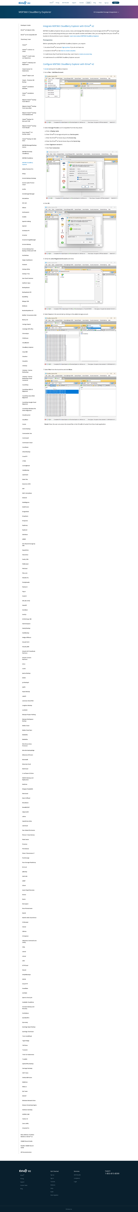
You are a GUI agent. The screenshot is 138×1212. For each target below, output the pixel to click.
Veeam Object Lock (28, 75)
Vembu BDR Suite (27, 1077)
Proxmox (24, 844)
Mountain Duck (26, 764)
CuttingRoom (26, 465)
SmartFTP (25, 984)
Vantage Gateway (27, 1068)
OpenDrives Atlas (27, 821)
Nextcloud (25, 793)
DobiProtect (25, 507)
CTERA (24, 461)
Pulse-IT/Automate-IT (28, 853)
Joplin (23, 687)
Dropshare (25, 516)
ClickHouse (25, 338)
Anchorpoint (25, 212)
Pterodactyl (25, 848)
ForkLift (24, 596)
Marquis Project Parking (29, 714)
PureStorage (25, 858)
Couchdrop (25, 385)
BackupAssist (26, 287)
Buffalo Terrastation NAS (29, 315)
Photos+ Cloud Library (28, 835)
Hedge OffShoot (26, 637)
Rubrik (24, 913)
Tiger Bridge (25, 1040)
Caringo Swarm (26, 324)
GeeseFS (24, 605)
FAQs (100, 2)
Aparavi (24, 226)
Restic (24, 899)
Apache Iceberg (26, 221)
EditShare (25, 534)
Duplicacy (25, 525)
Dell (23, 488)
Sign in (115, 3)
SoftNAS (24, 993)
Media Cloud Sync (27, 730)
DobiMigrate (25, 502)
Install (46, 69)
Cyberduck (25, 474)
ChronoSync (25, 333)
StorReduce (25, 1013)
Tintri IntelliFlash (27, 1036)
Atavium (24, 264)
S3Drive (24, 931)
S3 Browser (25, 922)
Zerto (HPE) (25, 1123)
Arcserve (24, 235)
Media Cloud (25, 725)
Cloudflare (25, 419)
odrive (24, 816)
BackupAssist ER (26, 292)
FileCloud (24, 568)
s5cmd (24, 956)
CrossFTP (24, 456)
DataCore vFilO (26, 484)
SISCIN (24, 979)
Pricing (57, 2)
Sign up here (66, 47)
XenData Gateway (27, 1109)
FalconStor (25, 554)
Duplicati (24, 530)
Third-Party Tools (26, 39)
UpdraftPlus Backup (27, 1063)
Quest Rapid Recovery (28, 890)
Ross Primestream (27, 908)
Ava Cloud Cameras (27, 278)
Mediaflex (25, 734)
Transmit (25, 1050)
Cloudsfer (25, 361)
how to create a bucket (68, 51)
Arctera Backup (26, 244)
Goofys (24, 614)
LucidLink (24, 710)
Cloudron (24, 356)
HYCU (23, 664)
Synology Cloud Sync (28, 1031)
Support (74, 2)
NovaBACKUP (25, 807)
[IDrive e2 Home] (25, 2)
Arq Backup (25, 255)
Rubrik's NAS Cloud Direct (29, 917)
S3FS (23, 961)
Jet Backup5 (25, 682)
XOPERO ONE (25, 1114)
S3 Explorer (25, 936)
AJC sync (24, 203)
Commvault (25, 438)
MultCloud (25, 769)
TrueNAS (24, 1059)
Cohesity (24, 365)
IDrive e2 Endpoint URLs (28, 30)
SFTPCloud (25, 965)
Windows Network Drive (28, 1100)
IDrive (51, 2)
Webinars (52, 1185)
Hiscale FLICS (25, 642)
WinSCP (24, 1096)
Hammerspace (26, 623)
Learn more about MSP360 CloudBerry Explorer (84, 36)
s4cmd (24, 951)
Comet (24, 424)
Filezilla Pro (25, 577)
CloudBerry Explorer (27, 347)
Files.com (24, 573)
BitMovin (24, 306)
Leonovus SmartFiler (28, 701)
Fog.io (24, 591)
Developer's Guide (26, 25)
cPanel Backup (26, 451)
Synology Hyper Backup (28, 1027)
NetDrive (24, 784)
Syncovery (25, 1022)
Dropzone (25, 520)
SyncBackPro (25, 1017)
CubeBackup (25, 470)
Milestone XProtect (27, 755)
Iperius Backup (26, 673)
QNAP (23, 881)
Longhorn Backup (27, 705)
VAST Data (25, 1073)
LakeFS (24, 696)
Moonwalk (25, 759)
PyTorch (24, 867)
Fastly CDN (25, 559)
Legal (75, 1181)
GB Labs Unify (26, 600)
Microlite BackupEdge (28, 750)
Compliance (77, 1178)
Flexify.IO (24, 587)
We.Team (25, 1091)
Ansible (24, 217)
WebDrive (24, 1082)
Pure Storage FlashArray (29, 862)
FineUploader (26, 582)
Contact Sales (23, 1185)
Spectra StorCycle (27, 997)
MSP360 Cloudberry (27, 158)
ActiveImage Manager (28, 194)
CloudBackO (25, 342)
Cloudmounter (26, 415)
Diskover (24, 497)
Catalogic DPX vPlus (27, 329)
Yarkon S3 (25, 1119)
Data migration (54, 1195)
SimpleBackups (26, 974)
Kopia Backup (26, 691)
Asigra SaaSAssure (27, 260)
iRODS (24, 678)
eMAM (24, 539)
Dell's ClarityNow (27, 493)
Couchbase (25, 447)
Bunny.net (25, 319)
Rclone (24, 894)
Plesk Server (25, 839)
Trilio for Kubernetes (28, 1054)
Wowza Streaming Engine (29, 1105)
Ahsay (24, 173)
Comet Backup (26, 429)
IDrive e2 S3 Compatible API (29, 34)
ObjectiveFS (25, 812)
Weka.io (24, 1086)
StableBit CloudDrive (28, 1002)
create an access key (85, 54)
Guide (88, 2)
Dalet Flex (25, 479)
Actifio (24, 189)
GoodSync (25, 610)
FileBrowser (25, 564)
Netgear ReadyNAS (27, 789)
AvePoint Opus (26, 283)
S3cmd (24, 927)
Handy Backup (26, 628)
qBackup (24, 871)
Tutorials (81, 2)
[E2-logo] (23, 1171)
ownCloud (25, 825)
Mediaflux (25, 739)
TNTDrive (25, 1045)
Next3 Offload (26, 798)
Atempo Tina (26, 273)
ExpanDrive (25, 550)
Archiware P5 (25, 230)
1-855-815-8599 (112, 1174)
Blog (94, 2)
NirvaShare (25, 802)
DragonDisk (25, 511)
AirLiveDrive (25, 198)
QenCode (24, 876)
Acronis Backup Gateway (29, 178)
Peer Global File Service (28, 830)
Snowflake (25, 988)
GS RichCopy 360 (26, 619)
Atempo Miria (26, 269)
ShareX (24, 970)
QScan (24, 885)
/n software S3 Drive (28, 773)
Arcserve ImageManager (29, 240)
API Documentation (26, 1152)
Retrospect (25, 904)
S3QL (23, 947)
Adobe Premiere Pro (27, 169)
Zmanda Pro (25, 1128)
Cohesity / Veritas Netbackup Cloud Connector (27, 378)
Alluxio (24, 207)
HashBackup (25, 633)
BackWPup (25, 296)
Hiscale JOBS (25, 646)
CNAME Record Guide (26, 1141)
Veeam (24, 45)
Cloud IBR (25, 352)
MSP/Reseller (65, 2)
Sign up (106, 3)
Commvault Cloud (27, 442)
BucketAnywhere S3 (27, 310)
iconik (24, 668)
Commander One (27, 433)
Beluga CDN (25, 301)
